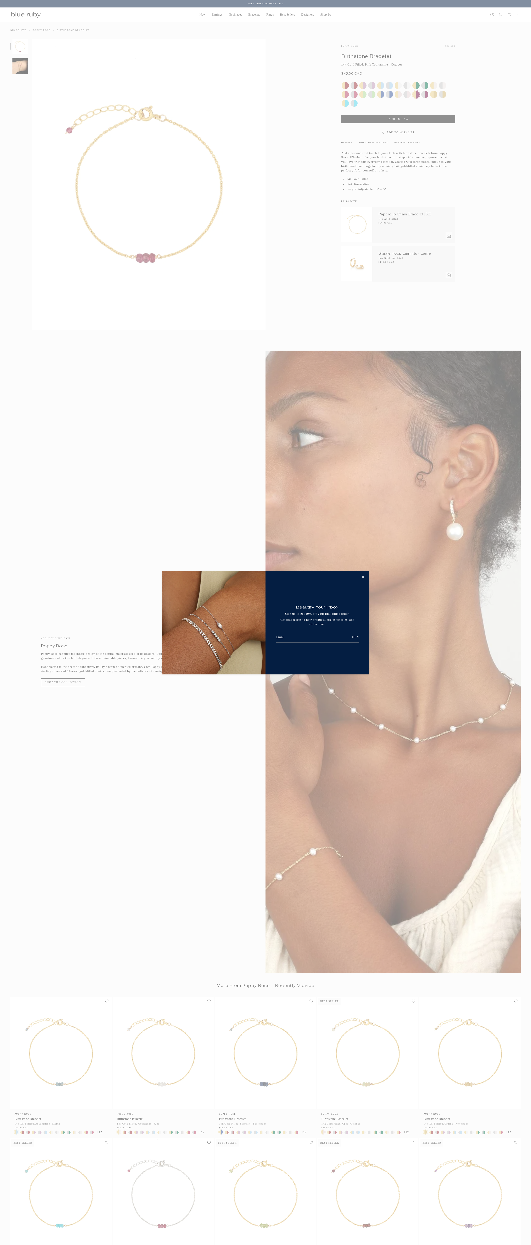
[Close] (363, 577)
